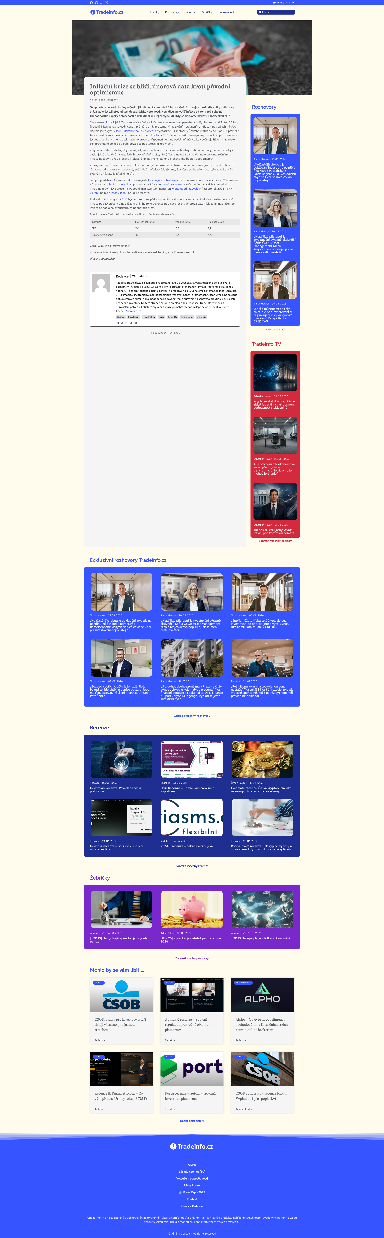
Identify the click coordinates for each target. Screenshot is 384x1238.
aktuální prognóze (170, 184)
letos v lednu (119, 193)
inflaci (110, 122)
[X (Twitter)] (122, 323)
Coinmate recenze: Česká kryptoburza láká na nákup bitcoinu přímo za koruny (261, 789)
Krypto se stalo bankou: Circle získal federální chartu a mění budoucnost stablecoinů (274, 404)
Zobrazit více (133, 311)
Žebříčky (206, 12)
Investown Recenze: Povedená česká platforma (116, 789)
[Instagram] (96, 2)
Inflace (175, 332)
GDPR (192, 1164)
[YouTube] (136, 323)
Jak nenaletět (226, 12)
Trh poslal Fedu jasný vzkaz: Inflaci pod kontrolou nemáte (274, 531)
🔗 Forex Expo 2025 (192, 1192)
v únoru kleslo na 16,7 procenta (160, 135)
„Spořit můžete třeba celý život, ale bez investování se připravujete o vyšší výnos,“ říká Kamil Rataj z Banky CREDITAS (273, 315)
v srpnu (94, 193)
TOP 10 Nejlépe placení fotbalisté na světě (261, 938)
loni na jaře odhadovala (163, 180)
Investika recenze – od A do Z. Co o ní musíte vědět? (116, 847)
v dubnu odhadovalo (185, 188)
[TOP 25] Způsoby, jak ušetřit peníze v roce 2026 (190, 939)
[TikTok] (131, 323)
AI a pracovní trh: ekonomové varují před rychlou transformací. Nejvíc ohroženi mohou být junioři (274, 469)
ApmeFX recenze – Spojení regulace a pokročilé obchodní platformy (188, 1024)
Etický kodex (192, 1185)
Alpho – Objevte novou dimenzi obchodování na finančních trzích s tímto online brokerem (262, 1024)
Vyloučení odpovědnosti (192, 1178)
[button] (192, 1121)
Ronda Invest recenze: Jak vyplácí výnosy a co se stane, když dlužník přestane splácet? (261, 847)
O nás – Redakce (192, 1206)
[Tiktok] (101, 2)
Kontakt (192, 1199)
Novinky (154, 12)
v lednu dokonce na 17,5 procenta (135, 131)
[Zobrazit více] (143, 311)
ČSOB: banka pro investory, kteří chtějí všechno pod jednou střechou (120, 1024)
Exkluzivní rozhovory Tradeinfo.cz (128, 560)
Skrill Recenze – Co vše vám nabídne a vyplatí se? (187, 789)
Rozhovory (172, 12)
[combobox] (276, 12)
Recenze (190, 12)
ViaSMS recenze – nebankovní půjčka (186, 846)
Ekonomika (159, 332)
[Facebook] (91, 2)
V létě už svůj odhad (119, 184)
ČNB (125, 199)
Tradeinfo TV (266, 344)
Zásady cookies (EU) (192, 1171)
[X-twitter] (106, 2)
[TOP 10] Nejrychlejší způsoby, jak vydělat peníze (119, 939)
